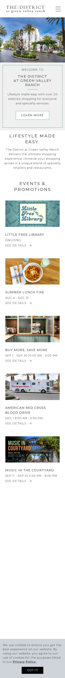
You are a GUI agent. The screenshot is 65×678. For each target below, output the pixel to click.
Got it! (32, 670)
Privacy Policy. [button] (25, 662)
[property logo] (25, 8)
